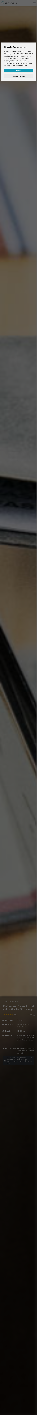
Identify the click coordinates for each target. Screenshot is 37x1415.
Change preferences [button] (18, 76)
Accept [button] (19, 70)
